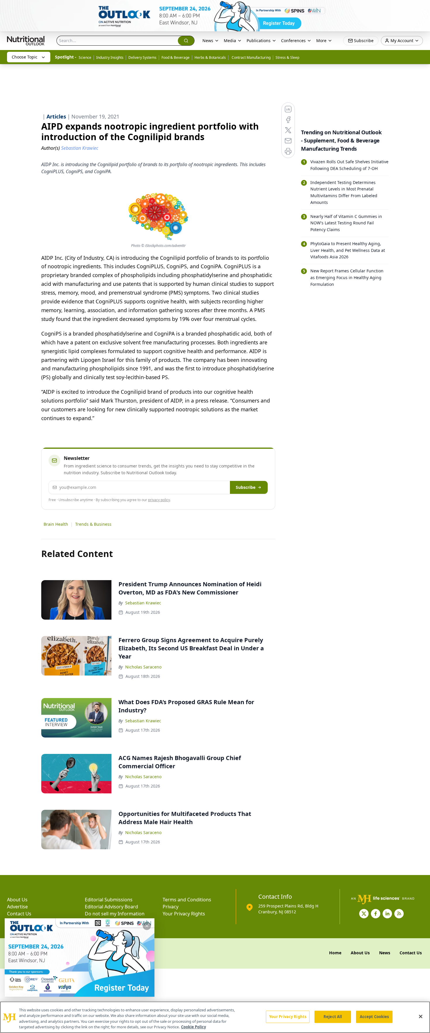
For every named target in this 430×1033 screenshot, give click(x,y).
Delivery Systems (142, 57)
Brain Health (56, 524)
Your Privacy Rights (184, 913)
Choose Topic (24, 57)
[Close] (420, 1016)
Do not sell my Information (115, 913)
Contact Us (19, 913)
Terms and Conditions (187, 899)
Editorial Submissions (109, 899)
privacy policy (159, 499)
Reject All (333, 1016)
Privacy (170, 906)
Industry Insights (109, 57)
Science (85, 57)
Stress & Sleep (287, 57)
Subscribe (245, 487)
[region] (215, 1017)
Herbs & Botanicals (210, 57)
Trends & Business (93, 524)
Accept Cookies (374, 1016)
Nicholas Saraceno (143, 667)
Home (335, 952)
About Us (17, 899)
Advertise (17, 906)
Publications (259, 40)
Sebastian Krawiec (143, 603)
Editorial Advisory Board (111, 906)
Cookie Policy (193, 1026)
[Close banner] (422, 8)
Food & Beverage (175, 57)
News (207, 40)
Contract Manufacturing (251, 57)
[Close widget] (147, 926)
